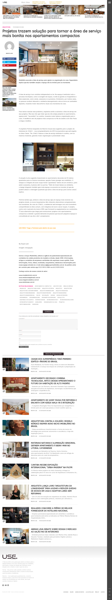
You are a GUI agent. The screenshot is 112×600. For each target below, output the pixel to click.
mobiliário (38, 302)
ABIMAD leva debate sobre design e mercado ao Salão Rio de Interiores (53, 530)
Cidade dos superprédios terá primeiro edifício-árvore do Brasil (55, 3)
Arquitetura (6, 27)
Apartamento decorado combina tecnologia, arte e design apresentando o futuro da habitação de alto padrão (53, 381)
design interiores (62, 295)
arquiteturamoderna (59, 293)
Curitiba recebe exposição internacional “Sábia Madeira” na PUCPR (51, 466)
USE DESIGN (65, 592)
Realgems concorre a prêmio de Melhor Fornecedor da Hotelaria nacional (51, 509)
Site (20, 338)
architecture (57, 286)
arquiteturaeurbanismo (27, 293)
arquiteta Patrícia (48, 288)
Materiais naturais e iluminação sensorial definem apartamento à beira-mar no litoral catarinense (53, 445)
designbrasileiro (34, 297)
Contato (103, 592)
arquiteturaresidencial (27, 295)
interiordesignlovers (67, 299)
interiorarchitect (52, 299)
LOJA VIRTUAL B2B (89, 592)
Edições (71, 592)
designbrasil (24, 297)
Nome (20, 330)
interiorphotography (27, 302)
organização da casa (50, 302)
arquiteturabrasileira (47, 290)
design (53, 295)
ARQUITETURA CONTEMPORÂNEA (29, 290)
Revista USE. (9, 53)
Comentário (22, 318)
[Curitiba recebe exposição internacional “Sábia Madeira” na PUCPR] (15, 479)
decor (38, 295)
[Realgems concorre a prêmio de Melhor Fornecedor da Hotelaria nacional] (15, 522)
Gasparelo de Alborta (27, 299)
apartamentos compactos (43, 286)
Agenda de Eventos (79, 592)
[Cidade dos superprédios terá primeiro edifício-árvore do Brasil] (15, 370)
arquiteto (59, 288)
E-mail (20, 334)
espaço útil (61, 297)
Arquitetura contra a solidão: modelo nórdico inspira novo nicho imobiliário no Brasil (53, 423)
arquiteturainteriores (44, 293)
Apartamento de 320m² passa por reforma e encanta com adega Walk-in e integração (54, 401)
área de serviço (68, 286)
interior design (40, 299)
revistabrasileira (25, 304)
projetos (62, 302)
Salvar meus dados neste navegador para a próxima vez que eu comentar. (35, 344)
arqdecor (23, 288)
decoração (45, 295)
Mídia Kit (97, 592)
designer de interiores (49, 297)
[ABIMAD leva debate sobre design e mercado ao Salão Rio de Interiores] (15, 543)
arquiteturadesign (62, 290)
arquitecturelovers (34, 288)
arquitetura (68, 288)
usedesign (35, 304)
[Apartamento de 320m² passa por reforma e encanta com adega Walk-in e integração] (15, 414)
